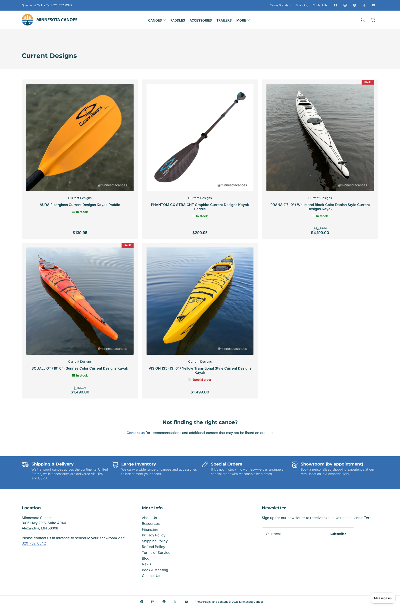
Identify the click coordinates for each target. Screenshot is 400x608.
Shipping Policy (155, 541)
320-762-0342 (34, 543)
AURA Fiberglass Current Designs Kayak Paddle (80, 205)
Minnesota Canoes (251, 601)
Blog (145, 558)
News (146, 564)
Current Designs (80, 198)
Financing (301, 5)
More (241, 20)
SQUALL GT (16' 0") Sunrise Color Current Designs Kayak (79, 368)
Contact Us (320, 5)
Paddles (177, 20)
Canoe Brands (279, 5)
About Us (149, 518)
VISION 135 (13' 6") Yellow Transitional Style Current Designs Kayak (200, 370)
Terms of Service (156, 552)
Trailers (224, 20)
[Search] (363, 20)
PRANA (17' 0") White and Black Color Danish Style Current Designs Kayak (320, 207)
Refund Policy (153, 547)
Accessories (201, 20)
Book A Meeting (155, 570)
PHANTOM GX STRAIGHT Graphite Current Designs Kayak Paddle (200, 207)
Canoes (155, 20)
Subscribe (338, 534)
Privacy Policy (153, 535)
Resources (151, 523)
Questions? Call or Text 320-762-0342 (47, 5)
